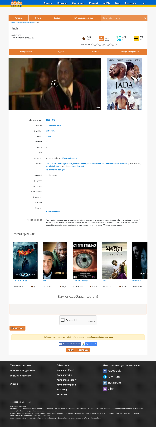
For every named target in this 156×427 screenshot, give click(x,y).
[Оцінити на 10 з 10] (115, 45)
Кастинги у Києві (65, 370)
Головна (18, 18)
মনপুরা (104, 281)
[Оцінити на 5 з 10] (102, 45)
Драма (48, 136)
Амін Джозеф (78, 166)
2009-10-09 (78, 287)
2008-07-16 (18, 287)
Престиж (136, 281)
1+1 (44, 281)
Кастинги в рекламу (66, 380)
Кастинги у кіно (64, 375)
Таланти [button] (48, 3)
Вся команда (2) (53, 211)
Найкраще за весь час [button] (83, 18)
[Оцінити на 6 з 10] (105, 45)
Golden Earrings (80, 281)
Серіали (57, 18)
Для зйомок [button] (78, 3)
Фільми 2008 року (28, 22)
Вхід (117, 3)
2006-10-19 (137, 287)
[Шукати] (145, 18)
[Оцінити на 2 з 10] (95, 45)
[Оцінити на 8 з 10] (110, 45)
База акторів (63, 390)
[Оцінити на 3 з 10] (97, 45)
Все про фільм (26, 51)
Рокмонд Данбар (64, 164)
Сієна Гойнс (51, 164)
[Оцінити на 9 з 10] (113, 45)
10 (52, 120)
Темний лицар (20, 281)
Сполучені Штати (53, 125)
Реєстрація (130, 3)
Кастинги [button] (62, 3)
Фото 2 (95, 51)
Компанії (93, 3)
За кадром (62, 395)
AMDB (106, 3)
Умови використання (20, 365)
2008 (48, 120)
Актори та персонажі (130, 51)
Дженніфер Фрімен (95, 164)
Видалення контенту (20, 376)
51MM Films (50, 131)
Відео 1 (61, 51)
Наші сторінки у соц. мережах (121, 365)
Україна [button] (14, 384)
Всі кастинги (63, 365)
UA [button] (143, 3)
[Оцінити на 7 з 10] (108, 45)
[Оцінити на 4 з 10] (100, 45)
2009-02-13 (107, 287)
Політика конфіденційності (23, 371)
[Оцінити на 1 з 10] (92, 45)
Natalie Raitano (52, 166)
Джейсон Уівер (79, 164)
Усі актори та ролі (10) (55, 170)
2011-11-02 (47, 287)
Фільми (38, 18)
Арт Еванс (124, 164)
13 (54, 120)
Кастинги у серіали (66, 385)
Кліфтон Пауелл (69, 158)
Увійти (71, 350)
